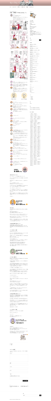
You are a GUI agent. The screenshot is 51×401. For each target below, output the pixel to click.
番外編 (30, 91)
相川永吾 (31, 151)
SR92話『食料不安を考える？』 (33, 67)
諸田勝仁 (39, 155)
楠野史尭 (39, 146)
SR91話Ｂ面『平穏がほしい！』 (33, 77)
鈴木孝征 (31, 160)
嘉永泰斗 (31, 127)
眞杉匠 (35, 151)
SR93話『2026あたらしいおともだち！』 (34, 63)
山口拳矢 (35, 136)
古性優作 (39, 122)
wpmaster (15, 11)
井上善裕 (39, 117)
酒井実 (35, 156)
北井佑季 (35, 121)
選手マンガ (31, 88)
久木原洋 (39, 116)
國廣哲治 (35, 127)
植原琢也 (35, 146)
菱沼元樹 (31, 155)
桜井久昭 (39, 145)
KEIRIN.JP (32, 96)
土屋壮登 (39, 127)
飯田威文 (39, 161)
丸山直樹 (35, 116)
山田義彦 (31, 137)
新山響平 (31, 142)
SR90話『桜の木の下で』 (32, 79)
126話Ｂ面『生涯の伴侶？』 (33, 73)
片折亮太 (31, 150)
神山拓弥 (38, 151)
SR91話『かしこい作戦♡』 (33, 75)
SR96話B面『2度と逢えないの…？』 (34, 46)
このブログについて (32, 92)
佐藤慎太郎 (31, 121)
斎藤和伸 (35, 141)
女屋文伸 (31, 131)
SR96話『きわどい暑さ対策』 (33, 44)
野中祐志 (38, 156)
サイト (10, 370)
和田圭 (35, 126)
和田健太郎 (31, 126)
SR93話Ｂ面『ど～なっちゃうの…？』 (34, 65)
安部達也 (35, 131)
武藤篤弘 (31, 147)
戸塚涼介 (31, 141)
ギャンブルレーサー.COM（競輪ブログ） (21, 2)
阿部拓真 (35, 161)
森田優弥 (31, 146)
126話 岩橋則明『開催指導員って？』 (34, 71)
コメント (11, 353)
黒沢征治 (31, 165)
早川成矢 (39, 142)
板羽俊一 (31, 145)
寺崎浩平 (39, 132)
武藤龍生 (35, 147)
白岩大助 (35, 150)
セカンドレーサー (32, 87)
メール (11, 366)
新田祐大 (35, 142)
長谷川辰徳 (35, 160)
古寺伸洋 (35, 122)
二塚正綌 (31, 117)
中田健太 (31, 116)
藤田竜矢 (35, 155)
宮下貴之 (39, 131)
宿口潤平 (31, 132)
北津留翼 (31, 122)
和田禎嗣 (39, 126)
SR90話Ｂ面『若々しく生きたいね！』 (34, 81)
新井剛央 (39, 141)
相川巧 (39, 150)
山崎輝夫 (39, 136)
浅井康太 (39, 147)
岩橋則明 (38, 137)
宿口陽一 (35, 132)
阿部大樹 (31, 161)
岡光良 (35, 137)
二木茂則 (35, 117)
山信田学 (31, 136)
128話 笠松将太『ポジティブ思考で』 (34, 48)
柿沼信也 (35, 145)
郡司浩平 (31, 156)
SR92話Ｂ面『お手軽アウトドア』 (33, 69)
